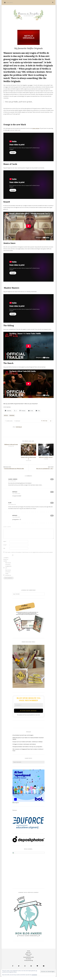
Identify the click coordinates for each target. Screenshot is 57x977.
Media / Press (28, 954)
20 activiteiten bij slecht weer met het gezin (23, 735)
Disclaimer (28, 958)
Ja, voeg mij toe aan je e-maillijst (5, 559)
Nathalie (18, 420)
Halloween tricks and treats (11, 444)
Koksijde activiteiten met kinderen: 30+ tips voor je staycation (27, 746)
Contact (28, 955)
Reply (52, 479)
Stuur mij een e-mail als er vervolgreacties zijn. (8, 565)
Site (4, 548)
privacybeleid (31, 714)
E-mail (5, 544)
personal (12, 415)
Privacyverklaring (28, 960)
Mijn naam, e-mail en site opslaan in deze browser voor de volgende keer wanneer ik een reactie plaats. (29, 552)
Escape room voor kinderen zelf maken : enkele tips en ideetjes (28, 741)
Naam (4, 541)
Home (28, 951)
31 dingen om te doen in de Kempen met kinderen (24, 744)
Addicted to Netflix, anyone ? (46, 457)
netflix (6, 415)
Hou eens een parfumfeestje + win (44, 468)
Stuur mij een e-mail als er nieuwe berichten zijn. (8, 573)
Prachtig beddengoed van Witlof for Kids (14, 468)
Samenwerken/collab (28, 957)
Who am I (28, 952)
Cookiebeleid (34, 974)
